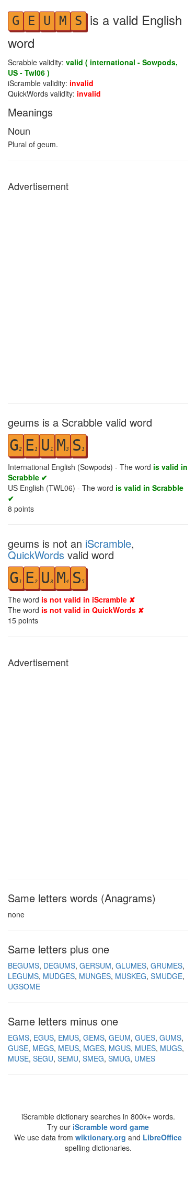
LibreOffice (162, 1137)
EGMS (18, 1037)
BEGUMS (23, 965)
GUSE (18, 1048)
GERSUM (95, 965)
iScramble (108, 543)
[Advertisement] (98, 295)
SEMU (67, 1058)
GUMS (170, 1037)
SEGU (43, 1058)
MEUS (68, 1048)
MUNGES (95, 976)
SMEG (93, 1058)
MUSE (18, 1058)
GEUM (120, 1037)
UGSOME (24, 986)
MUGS (171, 1048)
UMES (144, 1058)
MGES (94, 1048)
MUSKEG (130, 976)
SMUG (119, 1058)
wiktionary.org (100, 1137)
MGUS (120, 1048)
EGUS (43, 1037)
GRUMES (166, 965)
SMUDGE (166, 976)
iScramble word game (111, 1127)
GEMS (94, 1037)
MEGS (43, 1048)
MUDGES (59, 976)
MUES (145, 1048)
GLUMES (131, 965)
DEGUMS (59, 965)
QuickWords (36, 554)
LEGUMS (23, 976)
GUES (145, 1037)
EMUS (68, 1037)
